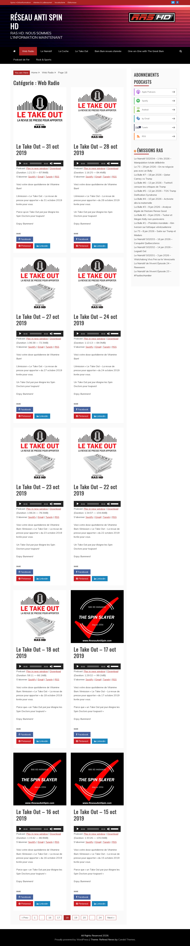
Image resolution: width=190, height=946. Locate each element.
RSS (57, 176)
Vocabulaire (60, 2)
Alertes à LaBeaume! (42, 2)
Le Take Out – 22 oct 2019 (95, 490)
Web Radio (28, 51)
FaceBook (177, 2)
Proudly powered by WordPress (72, 939)
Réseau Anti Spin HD (36, 21)
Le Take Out (81, 51)
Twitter (173, 2)
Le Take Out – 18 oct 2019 (37, 652)
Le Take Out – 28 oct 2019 (95, 149)
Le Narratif (46, 51)
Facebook (25, 239)
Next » (110, 917)
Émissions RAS (150, 150)
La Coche (63, 51)
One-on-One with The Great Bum (146, 51)
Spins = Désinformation (20, 2)
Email (40, 176)
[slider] (58, 163)
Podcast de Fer (21, 59)
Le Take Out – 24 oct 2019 (95, 319)
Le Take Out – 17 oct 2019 (95, 652)
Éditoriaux (72, 2)
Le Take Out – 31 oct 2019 (37, 149)
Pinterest (25, 245)
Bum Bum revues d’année (108, 51)
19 (75, 917)
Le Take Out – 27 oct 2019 (37, 319)
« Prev (25, 917)
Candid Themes (126, 939)
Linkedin (43, 245)
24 (100, 917)
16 (49, 917)
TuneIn (49, 176)
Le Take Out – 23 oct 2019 (38, 490)
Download (55, 168)
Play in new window (37, 168)
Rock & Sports (43, 59)
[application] (39, 163)
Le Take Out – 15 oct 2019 (95, 815)
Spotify (32, 176)
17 (58, 917)
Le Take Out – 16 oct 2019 (37, 815)
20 (84, 917)
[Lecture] (20, 163)
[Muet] (51, 163)
